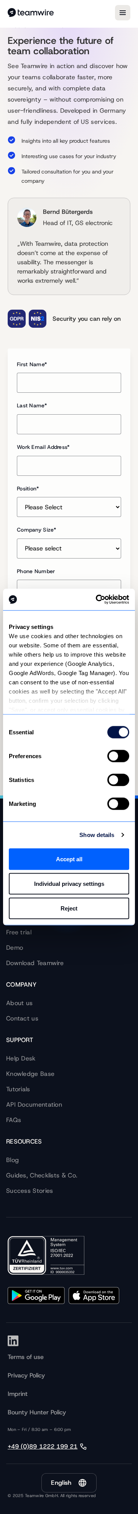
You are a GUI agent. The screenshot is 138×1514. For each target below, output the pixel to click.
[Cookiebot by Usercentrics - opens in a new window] (97, 600)
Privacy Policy (26, 1375)
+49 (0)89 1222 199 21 (42, 1446)
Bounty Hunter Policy (37, 1412)
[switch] (118, 756)
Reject (69, 908)
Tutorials (18, 1089)
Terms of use (26, 1357)
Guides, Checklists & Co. (41, 1175)
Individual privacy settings (69, 883)
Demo (14, 948)
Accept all (69, 858)
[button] (68, 1482)
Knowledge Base (30, 1074)
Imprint (18, 1394)
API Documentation (34, 1104)
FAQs (13, 1120)
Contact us (22, 1018)
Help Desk (21, 1058)
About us (19, 1003)
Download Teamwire (35, 963)
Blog (12, 1160)
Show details (96, 835)
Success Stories (29, 1191)
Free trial (18, 932)
